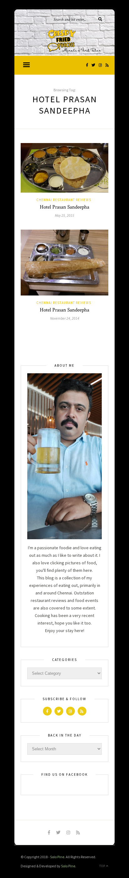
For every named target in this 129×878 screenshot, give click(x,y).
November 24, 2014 (64, 318)
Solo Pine (57, 856)
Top (102, 866)
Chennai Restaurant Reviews (63, 200)
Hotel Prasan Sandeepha (64, 207)
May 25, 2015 (64, 215)
